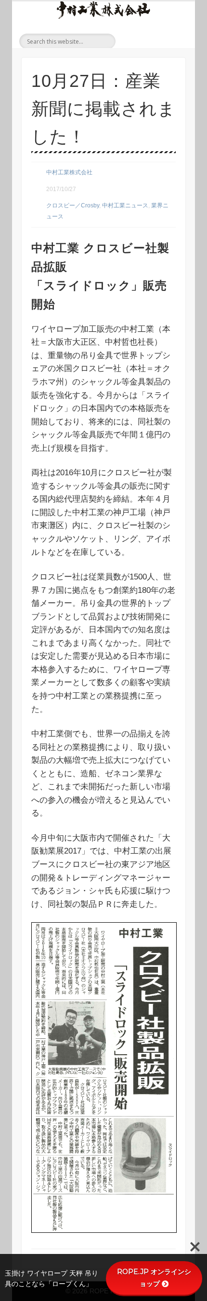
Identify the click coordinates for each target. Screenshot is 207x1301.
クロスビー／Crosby (72, 205)
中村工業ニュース (125, 205)
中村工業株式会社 (69, 172)
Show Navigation (176, 40)
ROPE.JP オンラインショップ (154, 1277)
